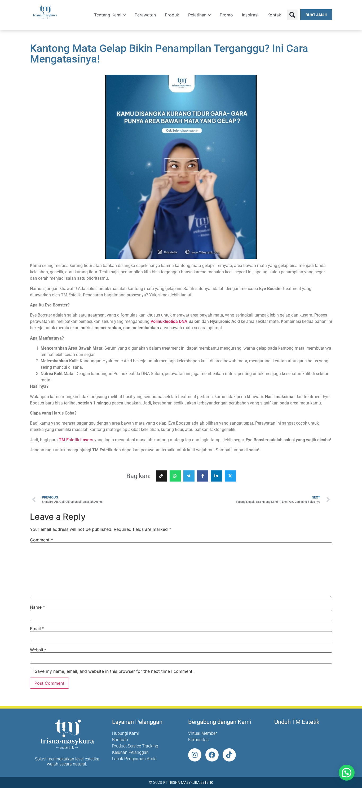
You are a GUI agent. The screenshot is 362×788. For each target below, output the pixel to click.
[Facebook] (212, 755)
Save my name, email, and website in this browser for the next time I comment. (114, 671)
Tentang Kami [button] (107, 14)
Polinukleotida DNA (169, 321)
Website (38, 650)
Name (37, 607)
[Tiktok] (229, 755)
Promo (226, 14)
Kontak (274, 14)
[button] (292, 15)
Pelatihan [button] (197, 14)
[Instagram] (194, 755)
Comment (41, 540)
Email (37, 628)
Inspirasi (250, 14)
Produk (172, 14)
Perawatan (145, 14)
